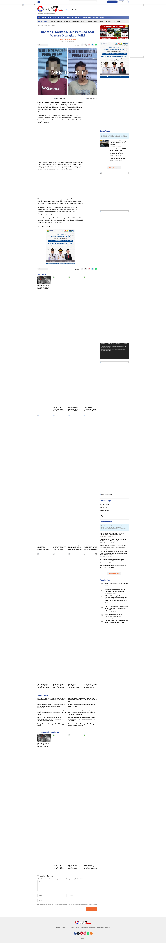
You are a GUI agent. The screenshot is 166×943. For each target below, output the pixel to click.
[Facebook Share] (82, 44)
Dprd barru (104, 772)
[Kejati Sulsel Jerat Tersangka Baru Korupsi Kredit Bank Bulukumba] (59, 618)
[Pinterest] (81, 933)
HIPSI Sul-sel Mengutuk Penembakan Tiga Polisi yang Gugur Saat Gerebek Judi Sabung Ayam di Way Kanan (114, 809)
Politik (63, 17)
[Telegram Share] (92, 44)
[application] (114, 607)
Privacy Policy (74, 927)
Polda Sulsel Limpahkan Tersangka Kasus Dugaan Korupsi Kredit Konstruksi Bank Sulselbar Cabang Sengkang (74, 686)
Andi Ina (104, 763)
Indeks (121, 2)
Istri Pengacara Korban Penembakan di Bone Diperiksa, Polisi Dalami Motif (112, 816)
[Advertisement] (60, 184)
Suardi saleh (105, 760)
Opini (82, 21)
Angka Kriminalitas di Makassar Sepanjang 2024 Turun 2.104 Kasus (113, 822)
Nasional (95, 17)
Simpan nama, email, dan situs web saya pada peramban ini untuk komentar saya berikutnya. (68, 904)
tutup (35, 4)
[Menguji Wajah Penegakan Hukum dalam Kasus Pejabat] (90, 341)
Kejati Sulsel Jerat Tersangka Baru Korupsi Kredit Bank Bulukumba (59, 686)
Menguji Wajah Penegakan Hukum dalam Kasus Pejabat (90, 409)
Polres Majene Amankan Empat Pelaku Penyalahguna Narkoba (115, 846)
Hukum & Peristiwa (70, 39)
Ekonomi (67, 21)
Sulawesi (109, 21)
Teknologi (117, 21)
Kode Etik (65, 927)
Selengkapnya (113, 424)
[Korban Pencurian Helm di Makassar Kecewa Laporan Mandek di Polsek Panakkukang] (44, 280)
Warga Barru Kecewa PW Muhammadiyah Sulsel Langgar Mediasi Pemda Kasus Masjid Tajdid (43, 547)
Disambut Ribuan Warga (117, 418)
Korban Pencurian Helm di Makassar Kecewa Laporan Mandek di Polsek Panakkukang (43, 287)
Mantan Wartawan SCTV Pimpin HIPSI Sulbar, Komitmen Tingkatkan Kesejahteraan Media (118, 281)
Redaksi (107, 927)
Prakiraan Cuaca (91, 21)
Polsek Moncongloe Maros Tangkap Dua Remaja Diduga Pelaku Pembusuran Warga (113, 802)
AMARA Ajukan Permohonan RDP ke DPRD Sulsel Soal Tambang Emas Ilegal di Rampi (116, 864)
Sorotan (101, 21)
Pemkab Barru (105, 766)
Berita (44, 17)
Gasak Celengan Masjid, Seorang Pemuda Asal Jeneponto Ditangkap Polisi (113, 796)
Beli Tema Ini (112, 2)
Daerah (102, 17)
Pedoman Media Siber (96, 927)
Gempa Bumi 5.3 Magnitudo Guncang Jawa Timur (116, 840)
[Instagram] (84, 933)
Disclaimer (84, 927)
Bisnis (53, 21)
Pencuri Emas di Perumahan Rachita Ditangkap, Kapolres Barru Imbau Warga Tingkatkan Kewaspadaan (74, 547)
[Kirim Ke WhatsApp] (96, 44)
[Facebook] (75, 933)
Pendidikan (87, 17)
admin (61, 39)
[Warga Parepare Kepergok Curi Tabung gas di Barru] (44, 618)
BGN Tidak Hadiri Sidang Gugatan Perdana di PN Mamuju (118, 142)
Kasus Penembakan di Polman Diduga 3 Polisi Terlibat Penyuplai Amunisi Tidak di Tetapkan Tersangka (59, 547)
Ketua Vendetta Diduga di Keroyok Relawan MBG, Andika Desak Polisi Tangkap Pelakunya (74, 409)
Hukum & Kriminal (53, 17)
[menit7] (50, 9)
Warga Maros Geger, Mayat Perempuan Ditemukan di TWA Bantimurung (112, 790)
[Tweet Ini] (85, 44)
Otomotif (70, 17)
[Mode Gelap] (127, 2)
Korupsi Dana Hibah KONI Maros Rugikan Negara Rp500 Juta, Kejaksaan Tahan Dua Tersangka (90, 547)
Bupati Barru (105, 769)
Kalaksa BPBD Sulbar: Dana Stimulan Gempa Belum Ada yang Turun (116, 877)
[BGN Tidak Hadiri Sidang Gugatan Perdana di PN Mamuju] (104, 143)
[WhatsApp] (88, 933)
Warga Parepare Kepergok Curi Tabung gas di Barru (43, 686)
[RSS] (91, 933)
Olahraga (78, 17)
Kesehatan (75, 21)
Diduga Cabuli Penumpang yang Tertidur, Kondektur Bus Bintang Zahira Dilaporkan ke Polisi (59, 409)
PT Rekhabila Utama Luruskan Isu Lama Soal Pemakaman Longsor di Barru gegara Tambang (90, 686)
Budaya (59, 21)
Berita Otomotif (43, 21)
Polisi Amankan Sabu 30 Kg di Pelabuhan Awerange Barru (114, 871)
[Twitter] (78, 933)
